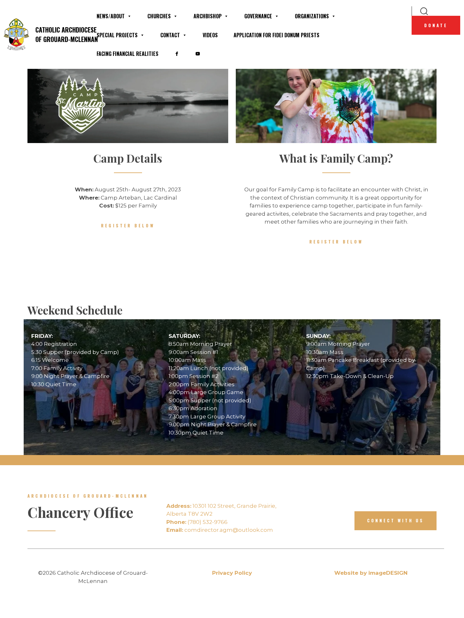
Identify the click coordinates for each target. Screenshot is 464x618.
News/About (111, 16)
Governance (258, 16)
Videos (210, 35)
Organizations (312, 16)
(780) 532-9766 (197, 522)
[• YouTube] (197, 53)
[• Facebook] (176, 53)
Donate (436, 25)
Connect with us (395, 520)
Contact (170, 35)
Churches (159, 16)
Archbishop (207, 16)
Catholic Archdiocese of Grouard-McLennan (61, 34)
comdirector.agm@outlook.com (219, 530)
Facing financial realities (127, 53)
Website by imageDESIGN (370, 573)
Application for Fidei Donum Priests (276, 35)
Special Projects (117, 35)
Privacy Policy (232, 573)
